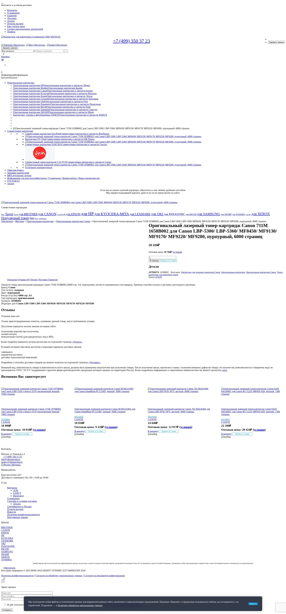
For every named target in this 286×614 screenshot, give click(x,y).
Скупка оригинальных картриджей (25, 29)
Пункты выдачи (15, 23)
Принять (253, 604)
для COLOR (61, 214)
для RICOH (191, 214)
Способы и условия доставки (22, 501)
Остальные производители (38, 167)
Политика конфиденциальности (23, 514)
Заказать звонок (276, 42)
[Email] (57, 45)
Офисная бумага (15, 170)
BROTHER (7, 527)
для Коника (42, 218)
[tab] (12, 279)
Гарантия (12, 15)
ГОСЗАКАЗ (13, 181)
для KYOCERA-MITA (111, 214)
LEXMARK (7, 541)
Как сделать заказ (16, 26)
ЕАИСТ (17, 493)
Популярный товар (15, 218)
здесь (224, 370)
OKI (3, 543)
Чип (31, 218)
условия (177, 252)
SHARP (5, 554)
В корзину (154, 261)
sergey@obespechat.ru (11, 462)
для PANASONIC (174, 214)
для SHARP (226, 214)
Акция (16, 214)
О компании (13, 13)
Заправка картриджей (18, 173)
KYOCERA (7, 538)
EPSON (5, 533)
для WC (248, 214)
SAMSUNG (7, 551)
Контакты (12, 10)
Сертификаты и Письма (19, 506)
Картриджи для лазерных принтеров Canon (200, 272)
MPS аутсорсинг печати (19, 175)
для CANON (47, 214)
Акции (10, 183)
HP (2, 535)
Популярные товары (17, 517)
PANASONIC (8, 546)
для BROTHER (28, 214)
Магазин (19, 221)
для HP (87, 213)
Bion (2, 214)
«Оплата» (77, 342)
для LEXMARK (140, 214)
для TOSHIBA (238, 214)
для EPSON (73, 214)
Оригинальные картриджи (20, 82)
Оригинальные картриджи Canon (73, 221)
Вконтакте (18, 496)
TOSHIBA (6, 559)
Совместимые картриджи (20, 131)
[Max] (35, 45)
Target (9, 214)
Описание (12, 279)
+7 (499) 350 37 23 (131, 41)
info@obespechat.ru (10, 459)
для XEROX (260, 214)
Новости (11, 512)
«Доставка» (94, 362)
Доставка (12, 18)
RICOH (5, 549)
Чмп (36, 218)
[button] (14, 75)
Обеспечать (7, 221)
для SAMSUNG (208, 214)
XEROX (5, 557)
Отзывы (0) (23, 279)
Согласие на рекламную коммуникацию (104, 575)
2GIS (15, 490)
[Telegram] (13, 45)
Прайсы (11, 31)
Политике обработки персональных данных (80, 605)
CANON (158, 277)
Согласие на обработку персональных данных (58, 575)
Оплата (11, 21)
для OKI (157, 214)
